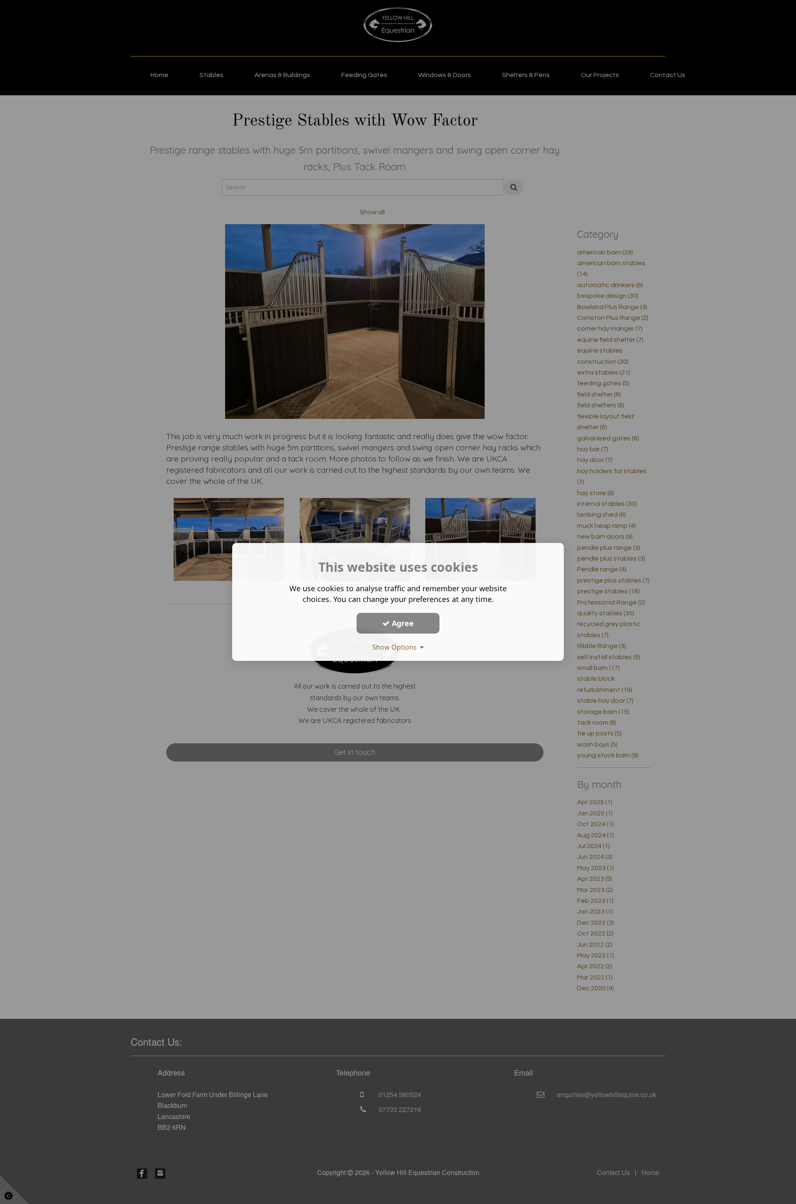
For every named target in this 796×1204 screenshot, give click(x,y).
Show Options (396, 647)
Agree (402, 623)
